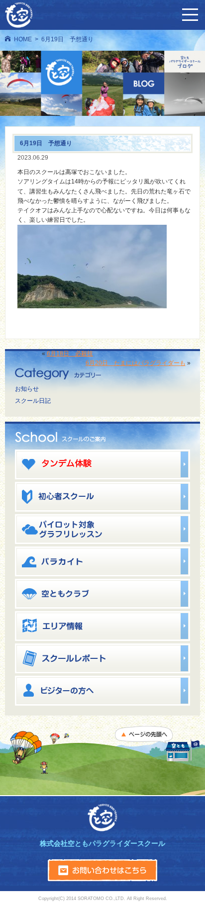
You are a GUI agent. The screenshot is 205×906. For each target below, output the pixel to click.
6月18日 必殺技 (70, 353)
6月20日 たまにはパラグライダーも (136, 363)
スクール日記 (33, 400)
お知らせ (27, 388)
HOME (23, 39)
